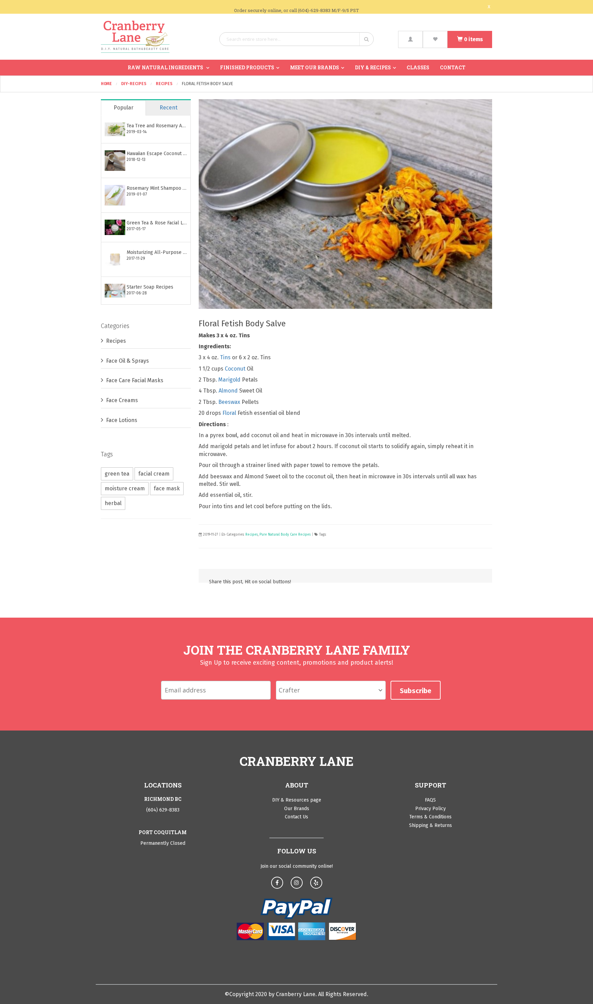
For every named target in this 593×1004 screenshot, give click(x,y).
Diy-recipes (134, 83)
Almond (228, 390)
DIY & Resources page (296, 800)
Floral (229, 413)
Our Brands (296, 809)
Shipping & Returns (430, 825)
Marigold (229, 379)
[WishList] (435, 39)
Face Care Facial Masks (134, 380)
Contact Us (296, 817)
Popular (123, 107)
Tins (225, 357)
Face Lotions (121, 420)
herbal (113, 503)
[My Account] (410, 39)
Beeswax (229, 402)
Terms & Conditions (430, 817)
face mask (167, 488)
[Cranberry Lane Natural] (135, 37)
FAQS (430, 800)
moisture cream (125, 488)
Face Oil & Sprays (127, 361)
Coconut (235, 368)
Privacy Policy (430, 809)
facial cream (154, 473)
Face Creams (122, 400)
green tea (117, 473)
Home (107, 83)
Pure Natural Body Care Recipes (285, 535)
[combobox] (296, 39)
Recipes (165, 83)
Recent (168, 107)
